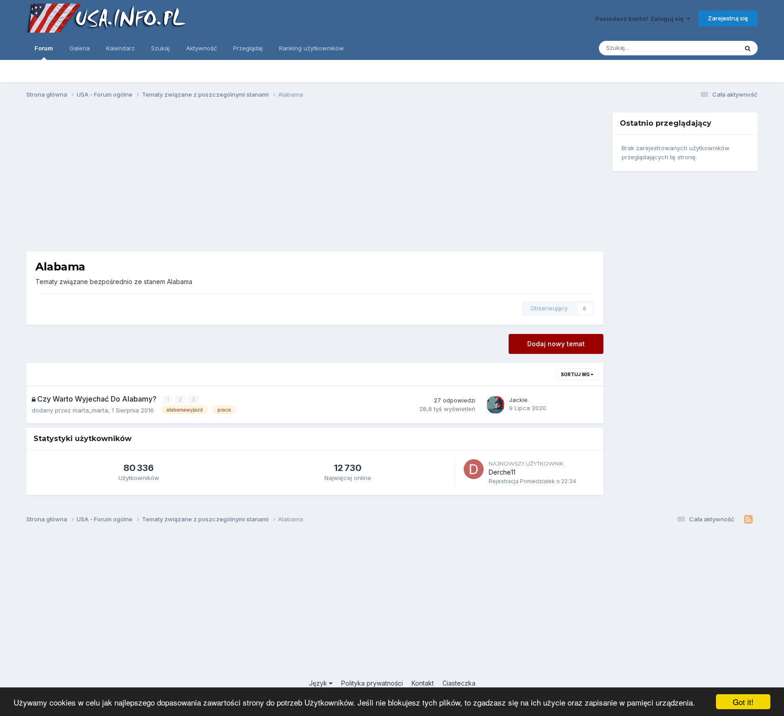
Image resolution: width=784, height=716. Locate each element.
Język (319, 683)
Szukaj (160, 48)
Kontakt (423, 683)
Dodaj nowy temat (556, 344)
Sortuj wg (576, 374)
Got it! (743, 701)
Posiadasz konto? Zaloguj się (640, 18)
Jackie (518, 399)
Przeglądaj (248, 48)
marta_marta (90, 410)
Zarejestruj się (728, 18)
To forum (713, 47)
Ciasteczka (458, 683)
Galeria (79, 48)
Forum (43, 48)
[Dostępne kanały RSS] (748, 519)
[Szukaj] (748, 48)
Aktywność (201, 48)
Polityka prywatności (372, 683)
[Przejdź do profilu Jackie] (495, 405)
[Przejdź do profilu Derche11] (474, 469)
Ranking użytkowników (311, 48)
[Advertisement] (315, 181)
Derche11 (502, 472)
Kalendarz (120, 48)
